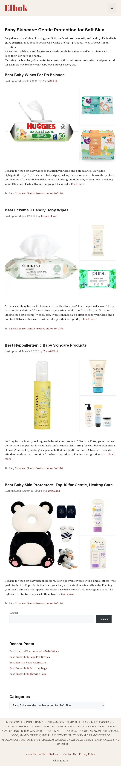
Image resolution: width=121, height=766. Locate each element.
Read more (77, 183)
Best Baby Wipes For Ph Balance (35, 75)
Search (13, 612)
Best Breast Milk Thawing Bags (27, 673)
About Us (31, 754)
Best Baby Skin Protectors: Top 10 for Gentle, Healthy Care (59, 485)
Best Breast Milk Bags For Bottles (29, 656)
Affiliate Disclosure (49, 754)
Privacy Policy (87, 754)
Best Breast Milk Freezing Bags (28, 668)
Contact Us (69, 754)
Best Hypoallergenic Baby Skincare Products (46, 345)
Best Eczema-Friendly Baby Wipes (36, 210)
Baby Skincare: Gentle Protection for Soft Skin (36, 193)
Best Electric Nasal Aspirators (27, 662)
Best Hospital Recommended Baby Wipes (34, 651)
